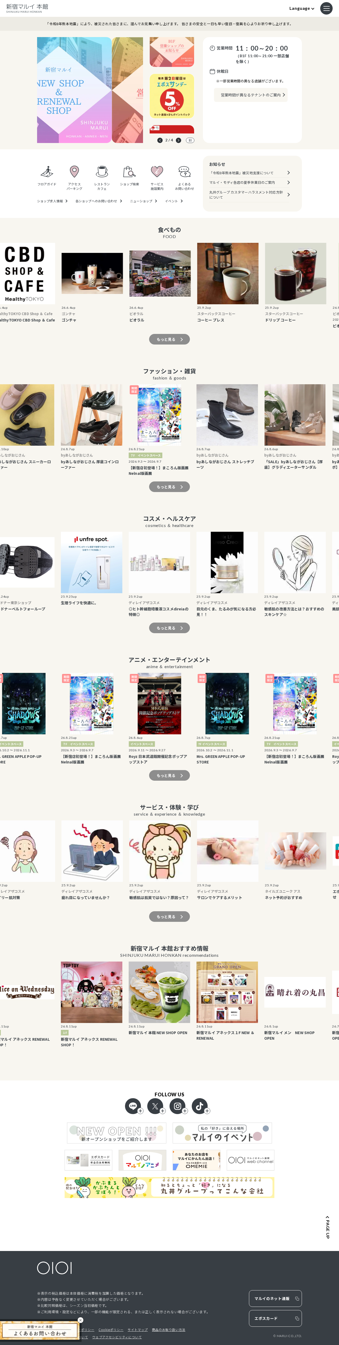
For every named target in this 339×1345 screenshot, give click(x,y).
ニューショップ (141, 201)
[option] (90, 90)
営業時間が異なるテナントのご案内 (251, 94)
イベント (171, 201)
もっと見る (166, 339)
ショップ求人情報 (50, 201)
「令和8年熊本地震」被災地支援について (241, 172)
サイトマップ (138, 1329)
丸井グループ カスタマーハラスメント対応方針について (246, 195)
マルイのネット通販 (272, 1298)
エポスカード (266, 1318)
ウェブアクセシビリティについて (117, 1337)
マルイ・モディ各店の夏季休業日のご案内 (242, 182)
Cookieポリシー (111, 1329)
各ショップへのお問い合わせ (96, 201)
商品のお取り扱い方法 (168, 1329)
